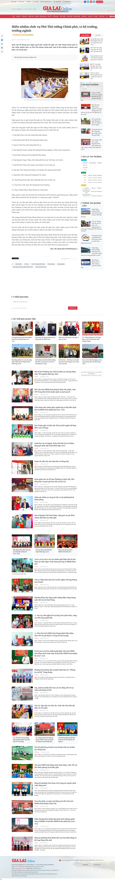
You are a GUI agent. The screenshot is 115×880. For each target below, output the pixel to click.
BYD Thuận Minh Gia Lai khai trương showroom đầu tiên (91, 263)
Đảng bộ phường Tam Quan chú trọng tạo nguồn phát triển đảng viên (55, 784)
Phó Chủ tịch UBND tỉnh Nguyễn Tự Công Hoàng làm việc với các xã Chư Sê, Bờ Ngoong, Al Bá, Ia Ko (91, 109)
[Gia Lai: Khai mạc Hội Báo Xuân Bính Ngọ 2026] (44, 541)
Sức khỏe (62, 16)
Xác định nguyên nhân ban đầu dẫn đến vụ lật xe (96, 67)
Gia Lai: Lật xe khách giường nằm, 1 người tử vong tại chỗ (96, 75)
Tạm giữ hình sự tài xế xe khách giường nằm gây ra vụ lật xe (96, 57)
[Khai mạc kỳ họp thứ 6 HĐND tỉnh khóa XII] (67, 541)
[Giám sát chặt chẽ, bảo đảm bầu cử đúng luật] (22, 467)
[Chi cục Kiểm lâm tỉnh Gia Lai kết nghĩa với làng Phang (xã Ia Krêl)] (22, 586)
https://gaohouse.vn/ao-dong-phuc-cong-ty (91, 375)
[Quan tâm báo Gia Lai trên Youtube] (91, 2)
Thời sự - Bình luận (40, 16)
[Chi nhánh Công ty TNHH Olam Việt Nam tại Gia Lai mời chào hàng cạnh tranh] (85, 238)
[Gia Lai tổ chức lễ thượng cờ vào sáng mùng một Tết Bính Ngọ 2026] (92, 351)
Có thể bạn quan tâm (24, 319)
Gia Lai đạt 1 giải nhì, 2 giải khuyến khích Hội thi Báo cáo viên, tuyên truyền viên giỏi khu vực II (91, 144)
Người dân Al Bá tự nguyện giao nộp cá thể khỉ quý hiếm (97, 132)
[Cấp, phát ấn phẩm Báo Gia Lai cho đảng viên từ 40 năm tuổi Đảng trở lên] (22, 694)
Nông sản (84, 160)
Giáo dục (56, 16)
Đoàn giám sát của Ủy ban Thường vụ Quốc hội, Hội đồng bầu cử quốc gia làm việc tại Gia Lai (54, 480)
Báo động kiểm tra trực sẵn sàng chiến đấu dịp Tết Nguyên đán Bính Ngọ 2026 (22, 361)
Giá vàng (84, 185)
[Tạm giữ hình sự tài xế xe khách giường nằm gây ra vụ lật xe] (84, 58)
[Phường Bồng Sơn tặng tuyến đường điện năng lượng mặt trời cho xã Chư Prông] (22, 603)
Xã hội (95, 16)
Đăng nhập (99, 1)
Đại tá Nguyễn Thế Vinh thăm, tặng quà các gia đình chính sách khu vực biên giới (54, 516)
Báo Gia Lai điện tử (57, 9)
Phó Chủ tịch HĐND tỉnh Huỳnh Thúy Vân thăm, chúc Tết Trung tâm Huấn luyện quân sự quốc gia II (55, 391)
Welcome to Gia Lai (47, 1)
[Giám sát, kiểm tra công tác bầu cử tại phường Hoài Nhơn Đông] (22, 503)
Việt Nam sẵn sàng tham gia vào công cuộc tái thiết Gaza (96, 49)
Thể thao (101, 16)
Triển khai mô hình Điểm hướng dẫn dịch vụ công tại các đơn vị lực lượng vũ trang (45, 361)
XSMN (100, 372)
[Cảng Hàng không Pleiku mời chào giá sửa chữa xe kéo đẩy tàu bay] (85, 211)
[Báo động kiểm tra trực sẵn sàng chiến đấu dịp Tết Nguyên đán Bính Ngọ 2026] (22, 351)
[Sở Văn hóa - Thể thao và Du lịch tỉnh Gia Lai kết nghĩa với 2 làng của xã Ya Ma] (69, 351)
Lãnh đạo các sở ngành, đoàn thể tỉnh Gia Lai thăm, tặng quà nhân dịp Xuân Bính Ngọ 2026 (54, 444)
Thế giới (24, 16)
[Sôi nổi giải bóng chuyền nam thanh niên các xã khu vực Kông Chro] (22, 753)
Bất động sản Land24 (93, 372)
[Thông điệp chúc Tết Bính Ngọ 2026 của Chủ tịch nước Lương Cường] (92, 329)
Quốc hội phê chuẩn (41, 267)
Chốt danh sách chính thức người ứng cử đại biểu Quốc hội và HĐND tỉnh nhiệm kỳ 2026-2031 (55, 408)
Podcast (36, 1)
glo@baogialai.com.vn (20, 868)
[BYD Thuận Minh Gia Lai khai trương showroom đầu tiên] (85, 262)
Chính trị (30, 16)
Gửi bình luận (72, 308)
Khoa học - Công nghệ (73, 16)
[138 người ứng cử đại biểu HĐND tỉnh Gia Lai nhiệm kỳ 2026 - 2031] (84, 41)
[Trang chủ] (13, 16)
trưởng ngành (61, 264)
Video (15, 1)
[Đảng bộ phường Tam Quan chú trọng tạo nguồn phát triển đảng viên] (22, 789)
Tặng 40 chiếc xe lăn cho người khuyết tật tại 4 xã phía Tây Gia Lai (91, 96)
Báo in (29, 1)
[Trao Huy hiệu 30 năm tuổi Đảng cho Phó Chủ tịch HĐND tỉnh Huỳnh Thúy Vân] (22, 807)
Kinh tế (50, 16)
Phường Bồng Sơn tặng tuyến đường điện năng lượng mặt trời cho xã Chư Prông (55, 599)
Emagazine (58, 1)
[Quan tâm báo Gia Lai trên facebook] (85, 2)
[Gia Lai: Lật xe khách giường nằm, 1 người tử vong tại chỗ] (84, 75)
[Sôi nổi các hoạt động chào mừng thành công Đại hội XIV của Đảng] (22, 729)
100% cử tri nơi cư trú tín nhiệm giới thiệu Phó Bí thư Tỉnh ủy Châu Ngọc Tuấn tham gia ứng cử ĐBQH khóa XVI (55, 561)
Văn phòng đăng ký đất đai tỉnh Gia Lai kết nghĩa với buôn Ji (66, 739)
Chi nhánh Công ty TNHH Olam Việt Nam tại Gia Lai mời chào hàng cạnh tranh (91, 239)
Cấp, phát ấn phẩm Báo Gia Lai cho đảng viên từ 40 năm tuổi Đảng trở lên (54, 689)
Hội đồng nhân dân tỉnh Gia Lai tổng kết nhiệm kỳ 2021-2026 (22, 551)
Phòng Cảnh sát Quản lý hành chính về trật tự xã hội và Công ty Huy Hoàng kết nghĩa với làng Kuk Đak (44, 739)
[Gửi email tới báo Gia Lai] (94, 2)
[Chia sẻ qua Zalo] (2, 40)
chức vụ (27, 264)
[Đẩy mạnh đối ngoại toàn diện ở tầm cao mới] (69, 329)
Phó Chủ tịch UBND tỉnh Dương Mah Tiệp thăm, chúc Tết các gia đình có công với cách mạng (54, 634)
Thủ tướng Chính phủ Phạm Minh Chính (23, 267)
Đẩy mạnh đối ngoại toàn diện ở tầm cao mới (69, 338)
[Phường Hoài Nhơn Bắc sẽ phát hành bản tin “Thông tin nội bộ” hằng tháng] (22, 676)
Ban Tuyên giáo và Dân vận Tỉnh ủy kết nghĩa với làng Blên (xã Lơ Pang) (55, 426)
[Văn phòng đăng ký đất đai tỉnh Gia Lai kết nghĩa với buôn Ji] (67, 729)
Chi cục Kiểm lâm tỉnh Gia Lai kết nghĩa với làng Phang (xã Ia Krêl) (55, 581)
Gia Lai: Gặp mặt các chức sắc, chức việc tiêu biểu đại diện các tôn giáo (54, 707)
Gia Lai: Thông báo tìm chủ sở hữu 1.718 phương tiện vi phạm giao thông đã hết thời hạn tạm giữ (91, 226)
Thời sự (18, 16)
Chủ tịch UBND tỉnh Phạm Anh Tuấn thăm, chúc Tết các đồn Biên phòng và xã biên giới (55, 766)
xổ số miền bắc (84, 372)
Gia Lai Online (23, 860)
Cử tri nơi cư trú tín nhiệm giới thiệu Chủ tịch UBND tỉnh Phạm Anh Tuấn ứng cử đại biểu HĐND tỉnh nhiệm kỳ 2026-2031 (55, 653)
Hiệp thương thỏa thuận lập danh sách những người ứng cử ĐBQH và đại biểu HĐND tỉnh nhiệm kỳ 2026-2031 (55, 821)
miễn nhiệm (18, 264)
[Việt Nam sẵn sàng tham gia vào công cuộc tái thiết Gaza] (84, 50)
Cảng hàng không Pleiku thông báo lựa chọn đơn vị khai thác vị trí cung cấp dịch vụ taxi (91, 251)
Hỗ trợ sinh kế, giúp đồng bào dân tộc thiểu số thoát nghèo (97, 121)
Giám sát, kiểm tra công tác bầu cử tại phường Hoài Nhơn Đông (54, 498)
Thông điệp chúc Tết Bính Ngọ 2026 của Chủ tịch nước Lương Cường (91, 339)
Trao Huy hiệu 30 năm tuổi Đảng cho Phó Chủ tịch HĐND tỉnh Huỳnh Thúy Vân (53, 802)
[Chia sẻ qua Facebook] (2, 36)
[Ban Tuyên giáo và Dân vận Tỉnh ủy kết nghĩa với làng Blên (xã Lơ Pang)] (22, 431)
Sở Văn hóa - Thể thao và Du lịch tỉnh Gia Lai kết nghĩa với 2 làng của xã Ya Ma (69, 361)
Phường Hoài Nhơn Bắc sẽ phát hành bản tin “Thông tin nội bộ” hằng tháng (54, 671)
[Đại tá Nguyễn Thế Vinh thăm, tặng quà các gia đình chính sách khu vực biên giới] (22, 521)
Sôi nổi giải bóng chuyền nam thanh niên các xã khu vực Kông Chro (54, 748)
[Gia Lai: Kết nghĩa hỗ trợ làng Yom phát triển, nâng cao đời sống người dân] (22, 621)
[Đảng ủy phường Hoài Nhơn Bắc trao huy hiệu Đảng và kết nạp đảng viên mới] (22, 844)
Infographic (67, 1)
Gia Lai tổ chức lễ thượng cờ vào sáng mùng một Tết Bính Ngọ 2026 (92, 361)
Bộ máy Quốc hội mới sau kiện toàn (25, 57)
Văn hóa (84, 16)
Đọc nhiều (85, 35)
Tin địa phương (90, 84)
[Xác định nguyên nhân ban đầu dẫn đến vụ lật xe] (84, 66)
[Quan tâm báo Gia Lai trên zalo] (88, 2)
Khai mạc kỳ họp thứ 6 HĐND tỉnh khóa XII (65, 551)
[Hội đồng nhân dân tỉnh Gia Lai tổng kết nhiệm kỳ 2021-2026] (22, 541)
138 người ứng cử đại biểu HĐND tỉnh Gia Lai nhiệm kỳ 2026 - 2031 (96, 41)
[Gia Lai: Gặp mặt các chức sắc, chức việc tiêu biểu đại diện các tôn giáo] (22, 711)
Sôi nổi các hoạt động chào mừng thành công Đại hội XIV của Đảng (21, 739)
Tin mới (97, 35)
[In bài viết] (2, 52)
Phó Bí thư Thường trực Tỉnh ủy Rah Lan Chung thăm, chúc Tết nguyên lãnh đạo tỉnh (55, 373)
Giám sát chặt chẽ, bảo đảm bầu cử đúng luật (51, 461)
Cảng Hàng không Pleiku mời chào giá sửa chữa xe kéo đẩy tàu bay (91, 212)
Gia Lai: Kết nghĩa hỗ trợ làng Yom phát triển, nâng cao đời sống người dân (55, 616)
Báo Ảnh (22, 1)
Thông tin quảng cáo (91, 204)
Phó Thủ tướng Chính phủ (38, 264)
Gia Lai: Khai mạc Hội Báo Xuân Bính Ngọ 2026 (44, 551)
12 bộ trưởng (51, 264)
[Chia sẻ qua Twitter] (2, 44)
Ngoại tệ (83, 172)
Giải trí (90, 16)
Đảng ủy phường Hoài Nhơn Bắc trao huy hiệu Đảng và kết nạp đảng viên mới (55, 839)
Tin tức (36, 376)
